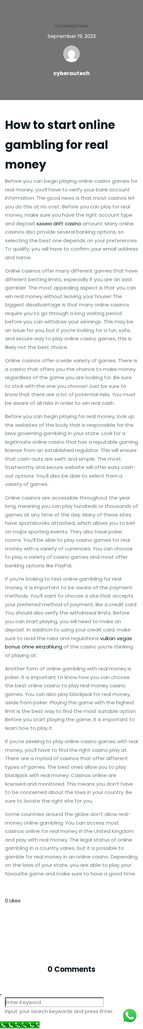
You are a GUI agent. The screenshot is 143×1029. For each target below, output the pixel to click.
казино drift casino (59, 223)
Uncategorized (71, 26)
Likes (13, 900)
